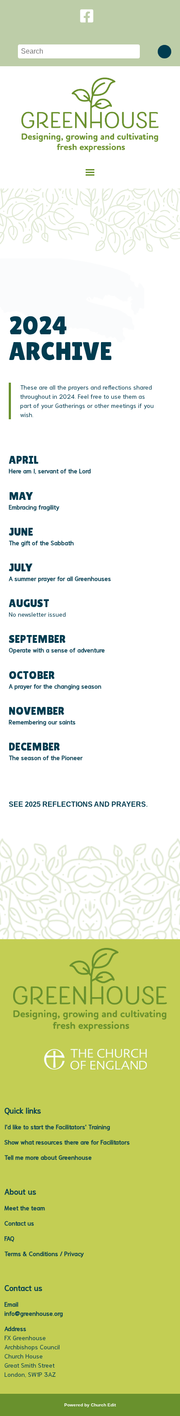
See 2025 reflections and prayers (77, 804)
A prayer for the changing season (55, 685)
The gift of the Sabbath (41, 542)
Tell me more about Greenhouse (48, 1157)
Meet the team (24, 1208)
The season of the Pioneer (46, 757)
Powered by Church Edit (90, 1404)
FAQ (9, 1238)
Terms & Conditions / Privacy (44, 1253)
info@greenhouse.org (33, 1313)
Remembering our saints (42, 721)
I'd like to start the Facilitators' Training (57, 1127)
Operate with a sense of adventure (57, 650)
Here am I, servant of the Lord (50, 471)
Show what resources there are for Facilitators (67, 1142)
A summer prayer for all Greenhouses (60, 578)
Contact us (19, 1223)
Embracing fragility (34, 506)
